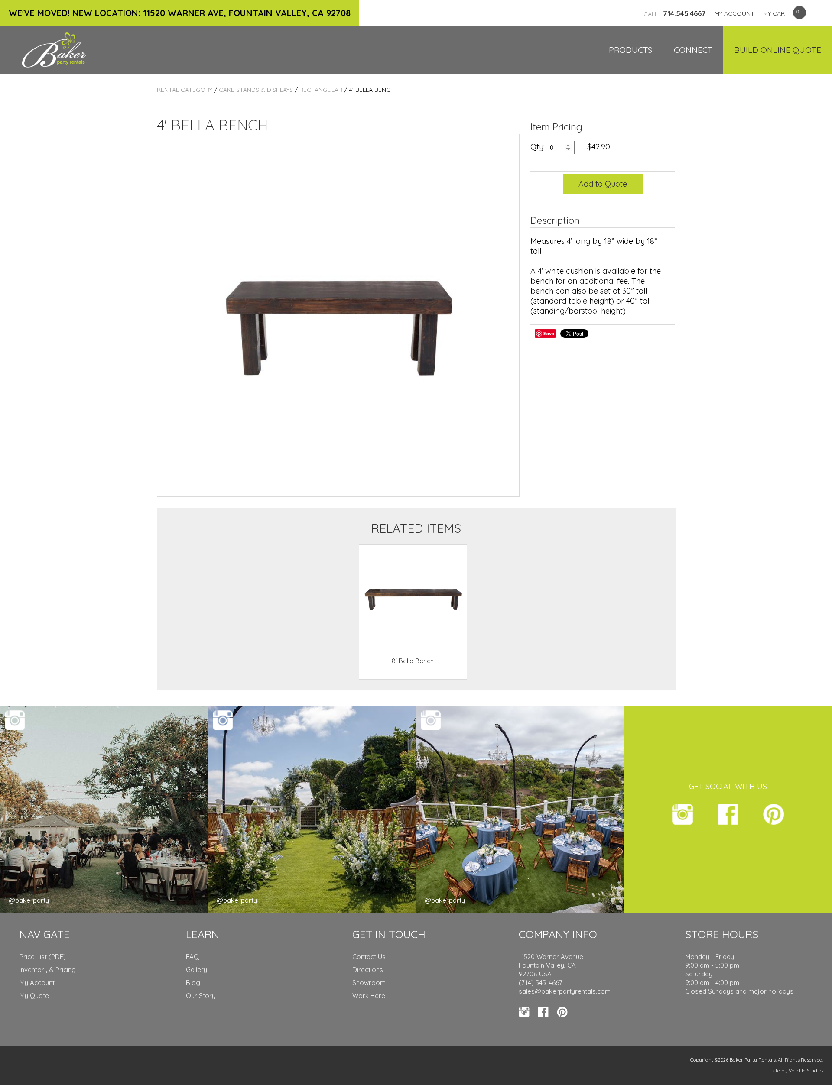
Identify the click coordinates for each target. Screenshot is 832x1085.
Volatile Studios (806, 1071)
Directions (367, 969)
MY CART (776, 13)
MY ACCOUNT (734, 13)
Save (548, 333)
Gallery (196, 969)
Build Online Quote (777, 50)
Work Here (368, 995)
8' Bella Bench (413, 661)
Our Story (200, 995)
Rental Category (184, 90)
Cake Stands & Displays (256, 90)
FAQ (192, 956)
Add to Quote (602, 184)
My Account (37, 982)
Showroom (369, 982)
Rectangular (320, 90)
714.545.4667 (675, 13)
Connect (693, 50)
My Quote (34, 995)
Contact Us (369, 956)
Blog (193, 982)
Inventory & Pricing (48, 969)
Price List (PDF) (43, 956)
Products (630, 50)
